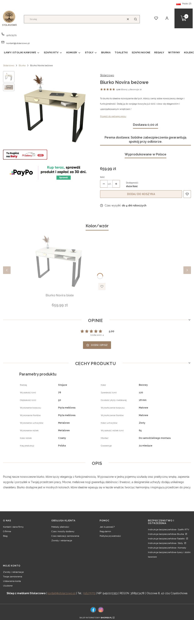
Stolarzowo (8, 65)
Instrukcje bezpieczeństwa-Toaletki (166, 538)
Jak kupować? (107, 527)
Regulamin (105, 531)
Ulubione (8, 585)
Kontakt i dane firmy (13, 527)
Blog (5, 536)
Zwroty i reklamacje (61, 540)
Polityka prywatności (110, 536)
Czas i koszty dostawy (62, 531)
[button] (135, 19)
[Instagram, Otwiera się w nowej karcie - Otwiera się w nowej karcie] (101, 610)
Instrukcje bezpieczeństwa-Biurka (166, 534)
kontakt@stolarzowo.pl (18, 43)
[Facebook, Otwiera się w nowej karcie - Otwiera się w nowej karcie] (93, 610)
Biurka (22, 65)
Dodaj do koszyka (141, 194)
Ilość (102, 177)
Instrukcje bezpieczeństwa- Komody (167, 547)
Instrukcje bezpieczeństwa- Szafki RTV (168, 529)
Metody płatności (60, 527)
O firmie (7, 531)
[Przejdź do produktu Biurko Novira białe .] (59, 261)
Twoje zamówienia (12, 576)
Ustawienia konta (12, 581)
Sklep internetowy (96, 618)
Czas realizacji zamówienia (65, 536)
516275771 (11, 35)
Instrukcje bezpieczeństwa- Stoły (166, 543)
